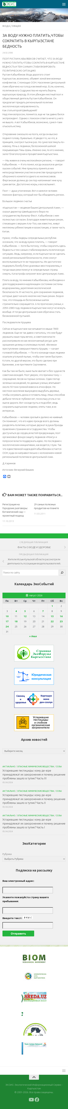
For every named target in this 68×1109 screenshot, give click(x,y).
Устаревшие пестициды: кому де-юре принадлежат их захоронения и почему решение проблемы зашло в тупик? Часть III (33, 774)
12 (25, 616)
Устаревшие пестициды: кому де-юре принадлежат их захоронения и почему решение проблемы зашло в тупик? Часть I (33, 823)
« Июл (33, 636)
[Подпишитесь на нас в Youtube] (31, 1099)
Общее (16, 26)
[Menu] (64, 4)
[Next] (39, 978)
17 (7, 621)
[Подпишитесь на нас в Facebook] (37, 1099)
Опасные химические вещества (35, 766)
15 (52, 616)
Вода (6, 26)
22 (52, 621)
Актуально (8, 766)
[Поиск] (62, 572)
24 (7, 626)
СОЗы (59, 766)
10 (7, 616)
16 (61, 616)
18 (16, 621)
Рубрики (7, 854)
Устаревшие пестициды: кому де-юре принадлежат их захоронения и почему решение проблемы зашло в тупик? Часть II (33, 798)
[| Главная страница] (11, 4)
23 (61, 621)
